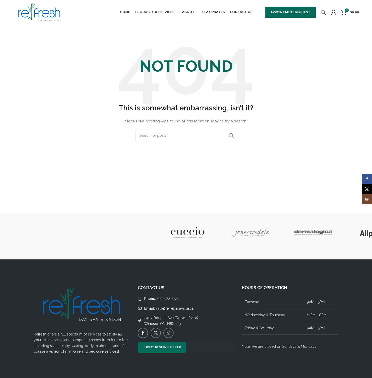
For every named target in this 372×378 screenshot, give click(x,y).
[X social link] (156, 333)
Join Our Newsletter (162, 347)
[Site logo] (39, 12)
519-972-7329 (161, 299)
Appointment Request (290, 12)
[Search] (323, 12)
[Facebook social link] (143, 333)
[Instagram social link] (168, 333)
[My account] (334, 12)
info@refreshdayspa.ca (169, 308)
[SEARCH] (231, 135)
